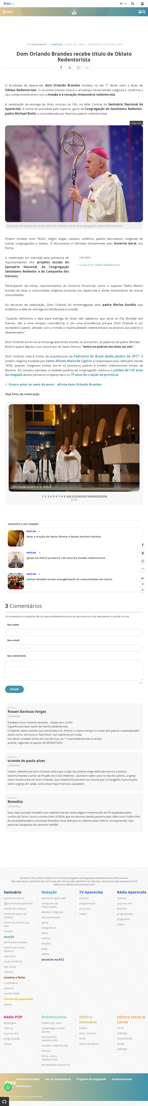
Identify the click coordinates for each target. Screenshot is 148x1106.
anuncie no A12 (53, 959)
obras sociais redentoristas (50, 1057)
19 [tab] (92, 496)
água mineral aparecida (18, 903)
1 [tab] (42, 496)
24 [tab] (105, 496)
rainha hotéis (12, 993)
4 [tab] (51, 496)
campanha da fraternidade (50, 905)
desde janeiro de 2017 (121, 356)
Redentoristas (54, 1016)
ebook (120, 1043)
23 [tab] (102, 496)
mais (56, 487)
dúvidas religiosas (52, 912)
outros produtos (89, 1043)
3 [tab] (48, 496)
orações (46, 943)
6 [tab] (56, 496)
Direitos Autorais (122, 1079)
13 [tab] (75, 496)
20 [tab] (94, 496)
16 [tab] (83, 496)
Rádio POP (13, 1016)
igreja (45, 922)
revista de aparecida (18, 999)
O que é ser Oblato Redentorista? (99, 265)
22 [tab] (100, 496)
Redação (49, 892)
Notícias (58, 44)
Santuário (12, 892)
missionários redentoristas (50, 1038)
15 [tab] (81, 496)
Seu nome (13, 624)
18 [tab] (89, 496)
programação (87, 903)
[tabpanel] (74, 448)
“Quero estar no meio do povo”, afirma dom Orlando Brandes (55, 384)
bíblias (83, 1028)
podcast (122, 908)
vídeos (8, 1004)
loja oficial (10, 966)
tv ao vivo (84, 908)
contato (8, 931)
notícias (8, 972)
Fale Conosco (23, 1086)
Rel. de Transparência (58, 1079)
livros (82, 1038)
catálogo (122, 1049)
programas (123, 919)
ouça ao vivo (124, 903)
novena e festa (14, 977)
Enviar (14, 689)
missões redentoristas (55, 1045)
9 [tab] (64, 496)
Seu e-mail (13, 640)
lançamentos (124, 1038)
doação (9, 937)
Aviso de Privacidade (28, 1079)
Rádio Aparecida (131, 892)
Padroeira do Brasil (89, 356)
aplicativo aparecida (54, 898)
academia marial (14, 898)
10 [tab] (67, 496)
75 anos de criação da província (94, 375)
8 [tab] (61, 496)
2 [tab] (45, 496)
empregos (10, 1023)
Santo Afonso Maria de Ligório (69, 361)
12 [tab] (73, 496)
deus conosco (87, 1033)
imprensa (9, 956)
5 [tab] (53, 496)
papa (45, 948)
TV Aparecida (91, 892)
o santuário (11, 983)
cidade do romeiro (15, 908)
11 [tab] (70, 496)
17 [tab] (86, 496)
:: (6, 384)
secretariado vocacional (56, 1064)
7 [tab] (59, 496)
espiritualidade (51, 917)
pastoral (9, 988)
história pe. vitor (51, 1023)
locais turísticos (13, 961)
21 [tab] (97, 496)
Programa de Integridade (91, 1079)
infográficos (49, 927)
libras (45, 933)
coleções (122, 1033)
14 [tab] (78, 496)
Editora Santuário (88, 1019)
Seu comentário (16, 655)
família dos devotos (15, 942)
